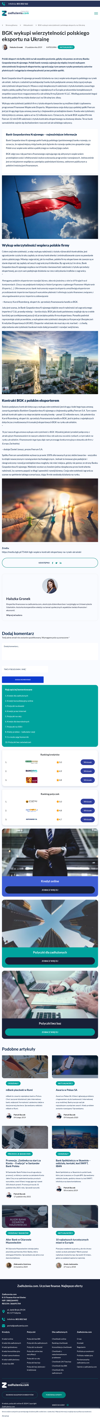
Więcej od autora (14, 615)
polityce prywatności (84, 1412)
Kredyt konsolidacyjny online (20, 701)
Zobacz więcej (50, 890)
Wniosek (88, 762)
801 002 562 (22, 3)
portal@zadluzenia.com (17, 1325)
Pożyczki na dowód (15, 706)
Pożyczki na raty (14, 716)
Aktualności (66, 47)
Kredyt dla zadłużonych (17, 695)
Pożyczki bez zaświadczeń (19, 742)
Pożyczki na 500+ (15, 726)
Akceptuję (5, 1416)
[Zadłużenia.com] (15, 13)
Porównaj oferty (54, 1395)
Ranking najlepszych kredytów (20, 1395)
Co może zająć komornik (18, 737)
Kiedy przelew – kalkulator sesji (21, 732)
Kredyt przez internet (16, 711)
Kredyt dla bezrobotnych (18, 721)
